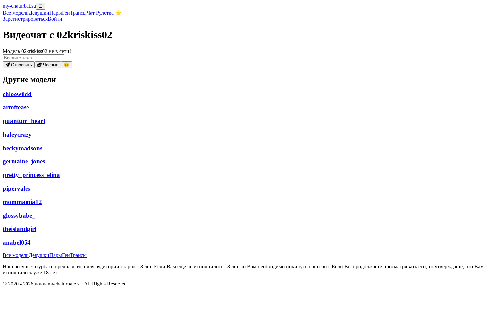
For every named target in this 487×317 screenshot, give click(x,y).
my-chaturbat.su (19, 6)
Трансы (78, 13)
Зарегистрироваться (25, 19)
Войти (55, 19)
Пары (55, 13)
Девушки (39, 13)
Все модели (16, 255)
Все (16, 13)
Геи (66, 13)
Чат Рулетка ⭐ (104, 13)
